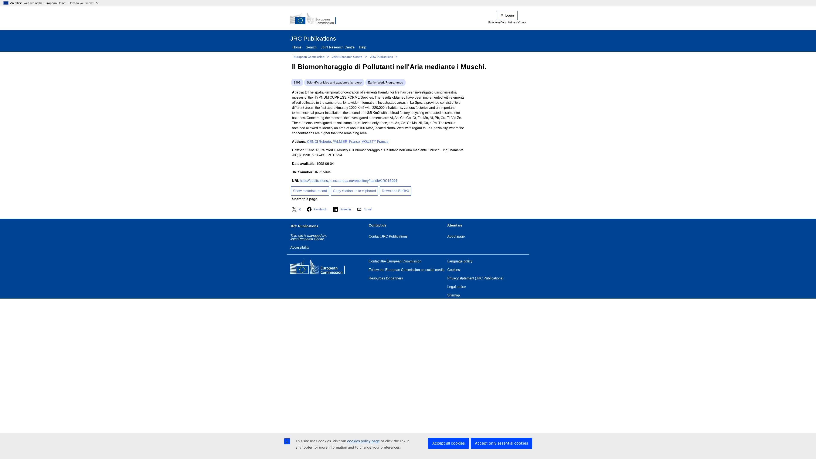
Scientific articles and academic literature (334, 82)
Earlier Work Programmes (385, 82)
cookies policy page (363, 441)
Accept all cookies (448, 443)
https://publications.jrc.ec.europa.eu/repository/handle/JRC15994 (348, 181)
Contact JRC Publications (388, 236)
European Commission (309, 56)
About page (456, 236)
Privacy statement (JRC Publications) (475, 278)
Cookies (453, 270)
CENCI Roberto (319, 141)
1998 (297, 82)
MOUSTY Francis (374, 141)
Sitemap (453, 295)
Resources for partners (386, 278)
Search (311, 47)
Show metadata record (310, 191)
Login (509, 15)
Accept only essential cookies (501, 443)
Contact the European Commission (395, 261)
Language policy (459, 261)
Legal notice (456, 287)
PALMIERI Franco (346, 141)
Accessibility (299, 247)
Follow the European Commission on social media (407, 270)
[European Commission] (316, 18)
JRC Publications (381, 56)
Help (362, 47)
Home (297, 47)
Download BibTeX (395, 191)
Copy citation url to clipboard (354, 191)
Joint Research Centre (338, 47)
